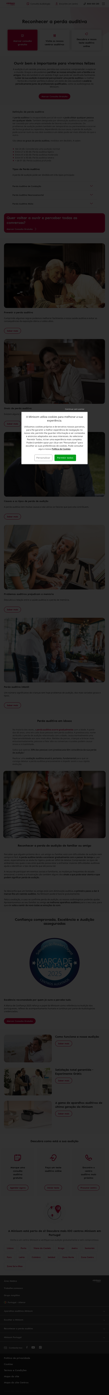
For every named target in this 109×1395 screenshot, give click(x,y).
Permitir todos (65, 457)
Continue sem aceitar (74, 409)
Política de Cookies (61, 449)
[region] (54, 438)
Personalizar (43, 457)
